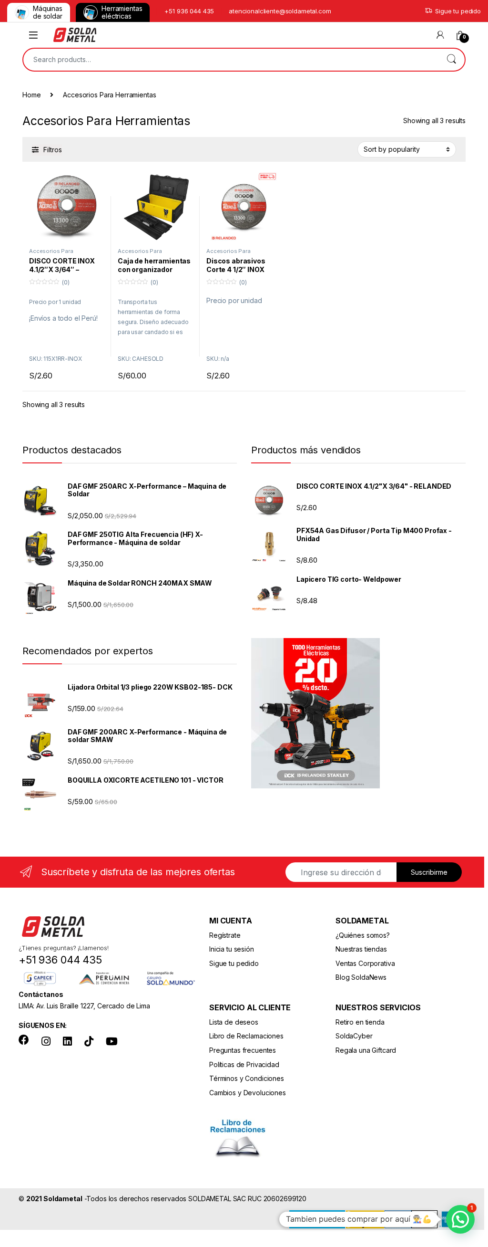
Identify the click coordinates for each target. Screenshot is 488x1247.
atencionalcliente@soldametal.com (280, 11)
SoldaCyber (354, 1036)
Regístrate (225, 935)
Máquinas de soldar (47, 12)
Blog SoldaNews (361, 977)
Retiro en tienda (360, 1022)
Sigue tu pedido (458, 11)
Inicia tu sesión (231, 949)
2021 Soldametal (54, 1199)
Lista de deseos (233, 1022)
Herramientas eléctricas (122, 12)
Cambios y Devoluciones (247, 1093)
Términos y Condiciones (246, 1078)
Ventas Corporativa (365, 963)
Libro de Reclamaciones (246, 1036)
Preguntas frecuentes (242, 1050)
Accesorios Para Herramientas (51, 254)
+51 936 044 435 (189, 11)
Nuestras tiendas (361, 949)
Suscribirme (429, 872)
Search (451, 60)
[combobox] (230, 60)
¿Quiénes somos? (363, 935)
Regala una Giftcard (366, 1050)
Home (31, 95)
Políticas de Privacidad (244, 1064)
